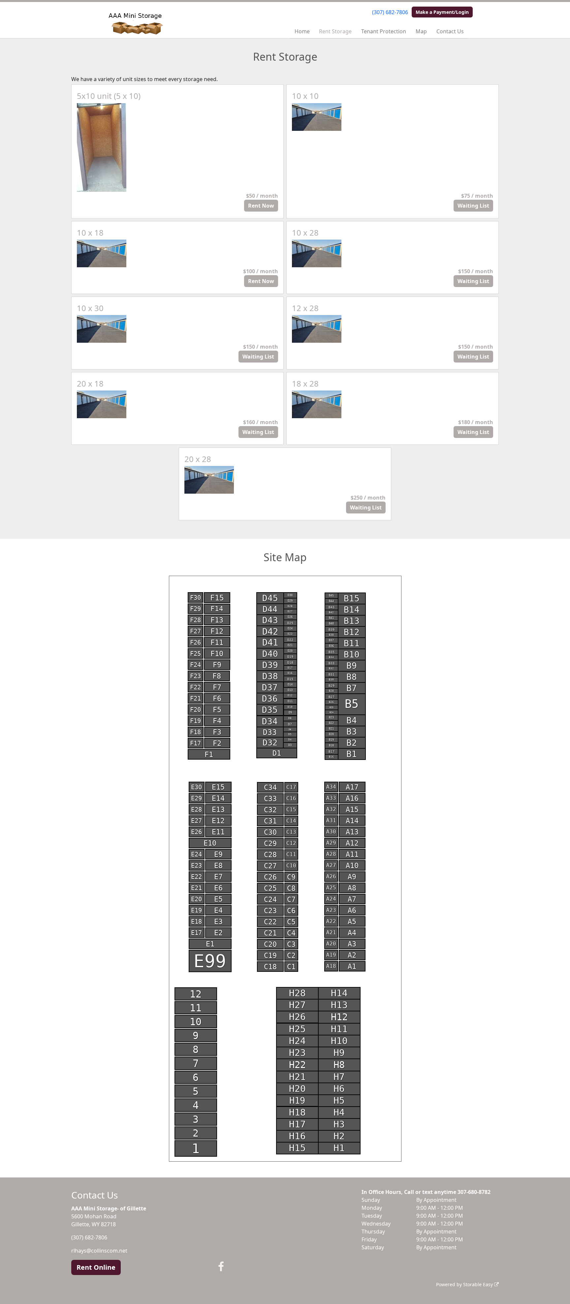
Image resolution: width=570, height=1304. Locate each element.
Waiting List (473, 205)
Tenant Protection (383, 31)
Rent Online (96, 1267)
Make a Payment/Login (442, 12)
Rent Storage (335, 31)
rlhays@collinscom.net (99, 1250)
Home (302, 31)
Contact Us (450, 31)
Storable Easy (478, 1284)
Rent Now (261, 205)
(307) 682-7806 (390, 12)
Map (421, 31)
